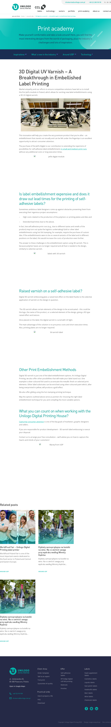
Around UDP (68, 54)
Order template (43, 673)
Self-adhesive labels (65, 674)
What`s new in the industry (43, 54)
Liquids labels (90, 682)
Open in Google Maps (17, 686)
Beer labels (89, 693)
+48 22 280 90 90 (95, 2)
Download (41, 703)
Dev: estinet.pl (106, 722)
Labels (39, 10)
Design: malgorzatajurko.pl (92, 722)
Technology (50, 10)
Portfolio (71, 10)
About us (96, 10)
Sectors (62, 10)
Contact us (107, 10)
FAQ (39, 699)
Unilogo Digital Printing (71, 722)
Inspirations (19, 54)
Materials (64, 685)
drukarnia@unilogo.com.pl (75, 2)
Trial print (41, 680)
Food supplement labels (91, 674)
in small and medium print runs (74, 149)
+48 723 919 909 (18, 693)
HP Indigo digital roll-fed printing (67, 680)
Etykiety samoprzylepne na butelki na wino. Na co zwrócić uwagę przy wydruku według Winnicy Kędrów (54, 550)
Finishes (64, 688)
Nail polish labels (91, 686)
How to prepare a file (45, 696)
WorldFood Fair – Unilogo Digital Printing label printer (15, 548)
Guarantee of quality (45, 683)
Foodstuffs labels (91, 689)
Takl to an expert (44, 676)
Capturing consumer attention (31, 422)
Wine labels (89, 696)
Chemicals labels (91, 700)
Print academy (83, 10)
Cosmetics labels (91, 679)
